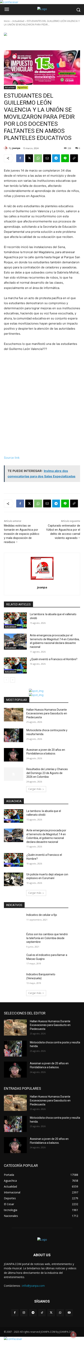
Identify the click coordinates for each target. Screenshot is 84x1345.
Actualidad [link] (18, 21)
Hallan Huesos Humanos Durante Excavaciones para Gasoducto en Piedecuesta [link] (46, 713)
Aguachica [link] (22, 87)
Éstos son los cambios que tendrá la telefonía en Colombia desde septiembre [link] (47, 938)
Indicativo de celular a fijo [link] (41, 914)
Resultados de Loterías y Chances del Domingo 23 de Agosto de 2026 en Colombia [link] (47, 773)
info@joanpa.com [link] (33, 1285)
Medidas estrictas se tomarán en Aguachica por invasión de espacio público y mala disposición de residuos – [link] (21, 534)
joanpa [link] (16, 148)
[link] (9, 2)
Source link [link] (12, 457)
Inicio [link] (7, 21)
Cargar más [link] (34, 789)
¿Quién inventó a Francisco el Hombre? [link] (53, 659)
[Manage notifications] (73, 1335)
